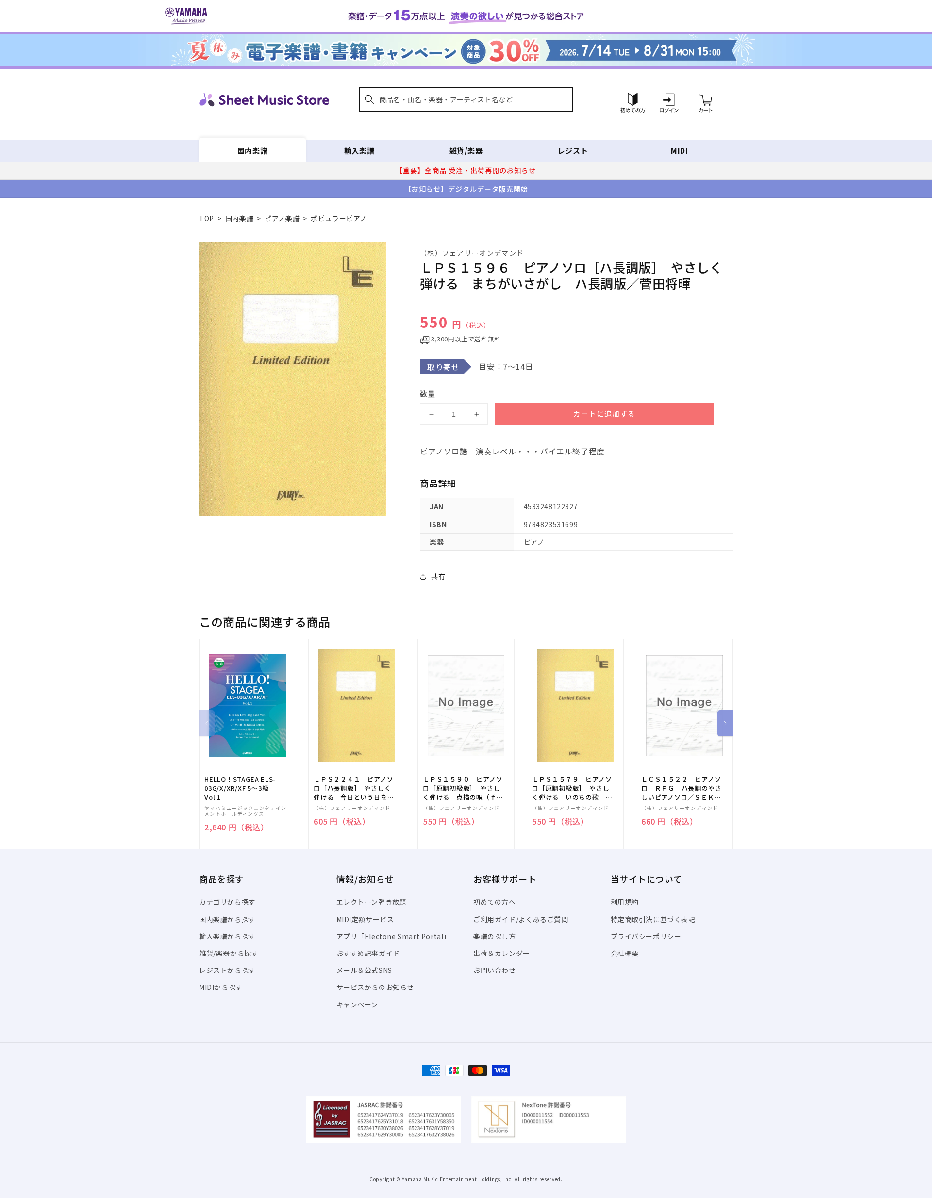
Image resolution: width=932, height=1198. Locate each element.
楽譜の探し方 (494, 936)
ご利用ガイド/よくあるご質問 (520, 919)
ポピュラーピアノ (339, 218)
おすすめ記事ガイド (368, 953)
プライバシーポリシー (646, 936)
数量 (427, 394)
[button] (466, 99)
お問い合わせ (494, 970)
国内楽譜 (252, 151)
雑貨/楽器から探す (228, 953)
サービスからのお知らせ (375, 987)
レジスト (573, 151)
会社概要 (625, 953)
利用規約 (625, 902)
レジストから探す (227, 970)
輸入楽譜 (359, 151)
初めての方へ (494, 902)
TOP (206, 218)
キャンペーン (357, 1004)
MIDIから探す (221, 987)
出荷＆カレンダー (501, 953)
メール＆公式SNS (364, 970)
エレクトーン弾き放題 (371, 902)
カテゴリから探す (227, 902)
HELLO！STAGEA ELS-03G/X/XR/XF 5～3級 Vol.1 (240, 788)
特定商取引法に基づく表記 (653, 919)
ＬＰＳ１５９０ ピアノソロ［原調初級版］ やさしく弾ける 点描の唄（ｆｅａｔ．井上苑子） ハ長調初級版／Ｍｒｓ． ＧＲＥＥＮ (463, 788)
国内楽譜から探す (227, 919)
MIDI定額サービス (365, 919)
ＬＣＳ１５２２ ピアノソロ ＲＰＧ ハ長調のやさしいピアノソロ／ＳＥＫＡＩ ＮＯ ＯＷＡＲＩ (681, 788)
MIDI (679, 151)
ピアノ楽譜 (282, 218)
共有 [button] (438, 576)
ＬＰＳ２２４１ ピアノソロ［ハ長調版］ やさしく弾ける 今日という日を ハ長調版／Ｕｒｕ (354, 788)
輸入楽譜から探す (227, 936)
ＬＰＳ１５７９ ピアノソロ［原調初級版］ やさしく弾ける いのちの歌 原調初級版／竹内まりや (572, 788)
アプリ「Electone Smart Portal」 (393, 936)
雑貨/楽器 (466, 151)
